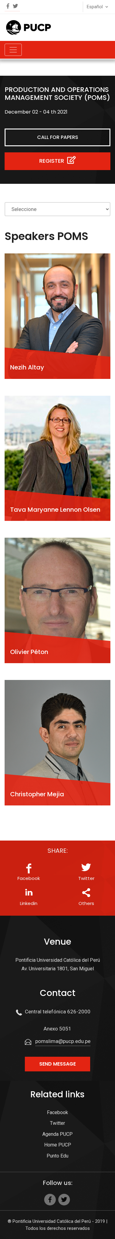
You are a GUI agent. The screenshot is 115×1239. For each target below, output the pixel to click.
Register (52, 161)
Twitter (86, 878)
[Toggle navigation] (13, 50)
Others (86, 903)
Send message (57, 1063)
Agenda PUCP (57, 1134)
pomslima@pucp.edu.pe (62, 1041)
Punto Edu (57, 1156)
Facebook (28, 878)
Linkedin (28, 903)
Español (95, 6)
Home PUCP (57, 1145)
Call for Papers (57, 137)
